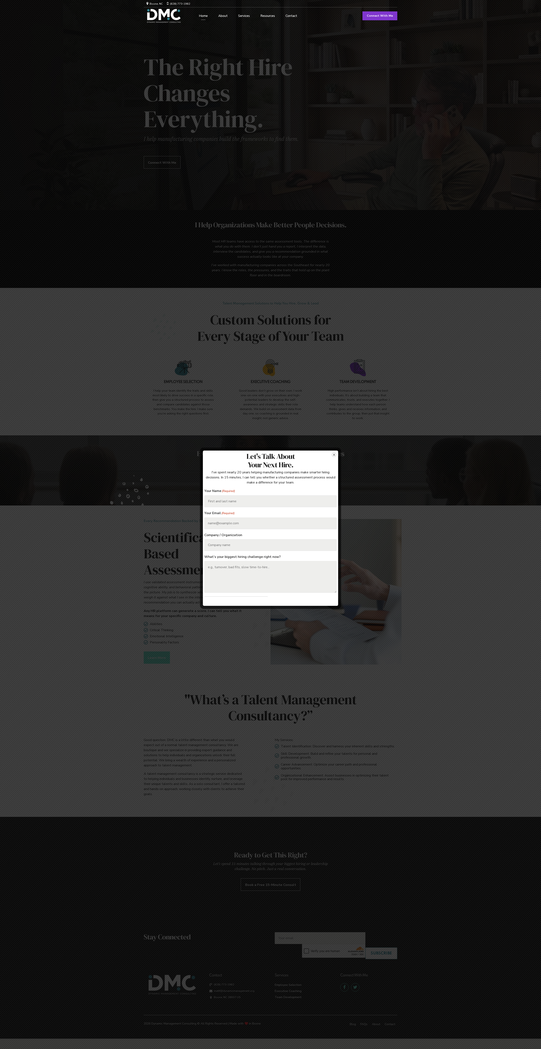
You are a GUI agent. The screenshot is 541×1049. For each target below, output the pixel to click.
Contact (291, 16)
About (223, 16)
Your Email (219, 513)
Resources (267, 16)
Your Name (219, 491)
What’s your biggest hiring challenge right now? (242, 557)
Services (244, 16)
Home (203, 16)
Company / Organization (223, 535)
